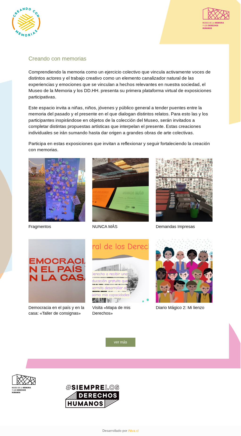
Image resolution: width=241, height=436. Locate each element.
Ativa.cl (133, 430)
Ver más (120, 342)
